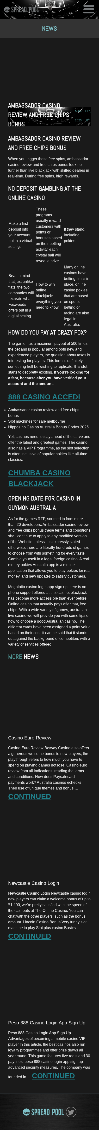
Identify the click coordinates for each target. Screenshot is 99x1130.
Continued (29, 797)
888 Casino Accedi (44, 397)
